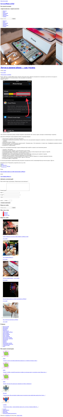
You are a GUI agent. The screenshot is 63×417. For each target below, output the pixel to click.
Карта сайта (5, 412)
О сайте (4, 408)
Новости (5, 10)
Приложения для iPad (7, 343)
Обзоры (4, 16)
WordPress (8, 415)
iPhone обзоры (6, 330)
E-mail (2, 194)
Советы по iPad (6, 345)
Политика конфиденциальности (9, 413)
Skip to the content (4, 1)
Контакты (5, 411)
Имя (1, 192)
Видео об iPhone (6, 334)
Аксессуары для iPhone (8, 332)
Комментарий (3, 190)
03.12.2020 (3, 72)
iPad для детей (6, 326)
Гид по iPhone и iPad (7, 3)
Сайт (1, 197)
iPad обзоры (5, 328)
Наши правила (6, 410)
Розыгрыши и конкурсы (8, 344)
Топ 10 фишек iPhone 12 (5, 176)
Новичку (5, 14)
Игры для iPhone (6, 336)
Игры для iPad (6, 335)
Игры (4, 12)
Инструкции (5, 15)
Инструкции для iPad (7, 337)
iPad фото (5, 329)
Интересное (5, 339)
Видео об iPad (6, 333)
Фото (4, 346)
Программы (5, 13)
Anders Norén (19, 415)
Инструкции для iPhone (6, 74)
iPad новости (5, 327)
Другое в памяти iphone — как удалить (17, 67)
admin (5, 70)
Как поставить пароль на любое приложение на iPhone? (12, 171)
